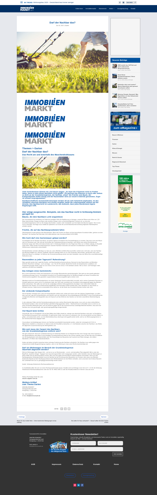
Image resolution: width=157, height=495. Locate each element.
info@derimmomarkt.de (33, 395)
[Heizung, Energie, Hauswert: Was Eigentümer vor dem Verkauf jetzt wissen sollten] (114, 95)
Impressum (56, 464)
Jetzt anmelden (118, 454)
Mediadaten (70, 475)
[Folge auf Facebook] (82, 485)
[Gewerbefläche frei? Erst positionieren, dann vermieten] (114, 105)
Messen (114, 153)
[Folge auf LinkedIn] (78, 485)
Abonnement (102, 8)
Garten (67, 25)
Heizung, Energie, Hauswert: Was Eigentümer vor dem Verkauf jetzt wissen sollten (128, 96)
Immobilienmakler (91, 8)
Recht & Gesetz (117, 157)
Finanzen (115, 139)
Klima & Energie (129, 80)
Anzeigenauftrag (88, 475)
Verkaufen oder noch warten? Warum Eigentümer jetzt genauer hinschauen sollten (128, 86)
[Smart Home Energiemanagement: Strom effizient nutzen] (114, 76)
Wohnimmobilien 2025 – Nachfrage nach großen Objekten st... (56, 2)
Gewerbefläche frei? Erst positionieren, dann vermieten (127, 104)
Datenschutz (78, 464)
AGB (33, 464)
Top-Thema (127, 70)
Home (116, 464)
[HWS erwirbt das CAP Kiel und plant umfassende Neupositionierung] (114, 66)
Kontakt (133, 8)
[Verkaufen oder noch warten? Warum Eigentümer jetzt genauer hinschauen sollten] (114, 85)
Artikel (111, 8)
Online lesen (79, 8)
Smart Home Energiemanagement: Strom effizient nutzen (126, 76)
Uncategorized (116, 171)
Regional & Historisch (119, 162)
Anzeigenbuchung (122, 8)
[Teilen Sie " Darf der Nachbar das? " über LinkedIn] (65, 409)
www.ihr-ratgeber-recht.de (29, 378)
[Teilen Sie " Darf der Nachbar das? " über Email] (69, 409)
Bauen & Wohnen (117, 135)
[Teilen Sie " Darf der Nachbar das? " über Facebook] (62, 409)
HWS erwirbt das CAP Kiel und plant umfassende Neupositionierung (127, 66)
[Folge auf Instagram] (74, 485)
